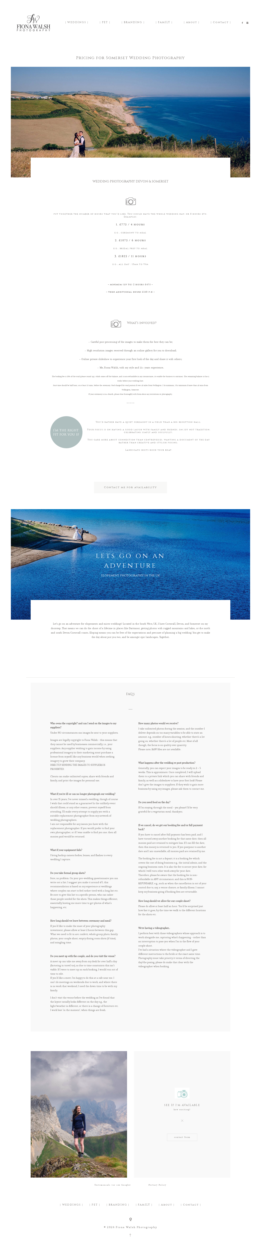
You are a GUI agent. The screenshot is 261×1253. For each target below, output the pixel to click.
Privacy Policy (157, 1185)
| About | (192, 22)
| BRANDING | (133, 22)
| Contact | (221, 22)
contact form (182, 1137)
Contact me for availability (130, 487)
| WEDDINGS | (77, 22)
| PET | (105, 22)
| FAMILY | (164, 22)
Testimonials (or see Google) (113, 1185)
